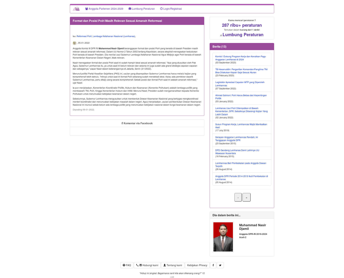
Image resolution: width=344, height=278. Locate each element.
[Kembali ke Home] (76, 8)
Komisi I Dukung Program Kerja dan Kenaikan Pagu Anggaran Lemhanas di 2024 (240, 58)
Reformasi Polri (84, 36)
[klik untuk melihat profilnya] (223, 236)
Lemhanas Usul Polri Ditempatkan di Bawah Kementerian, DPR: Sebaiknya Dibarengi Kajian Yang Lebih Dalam (241, 111)
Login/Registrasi (172, 8)
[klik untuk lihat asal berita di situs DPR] (75, 42)
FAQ (128, 265)
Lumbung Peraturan (143, 8)
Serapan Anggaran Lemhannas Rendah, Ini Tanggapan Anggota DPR (236, 139)
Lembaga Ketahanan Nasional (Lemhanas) (114, 36)
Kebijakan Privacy (197, 265)
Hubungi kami (150, 265)
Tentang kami (174, 265)
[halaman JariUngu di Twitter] (220, 265)
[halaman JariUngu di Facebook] (213, 265)
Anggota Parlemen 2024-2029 (105, 8)
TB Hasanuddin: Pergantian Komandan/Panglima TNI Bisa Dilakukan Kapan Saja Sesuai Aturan (241, 71)
